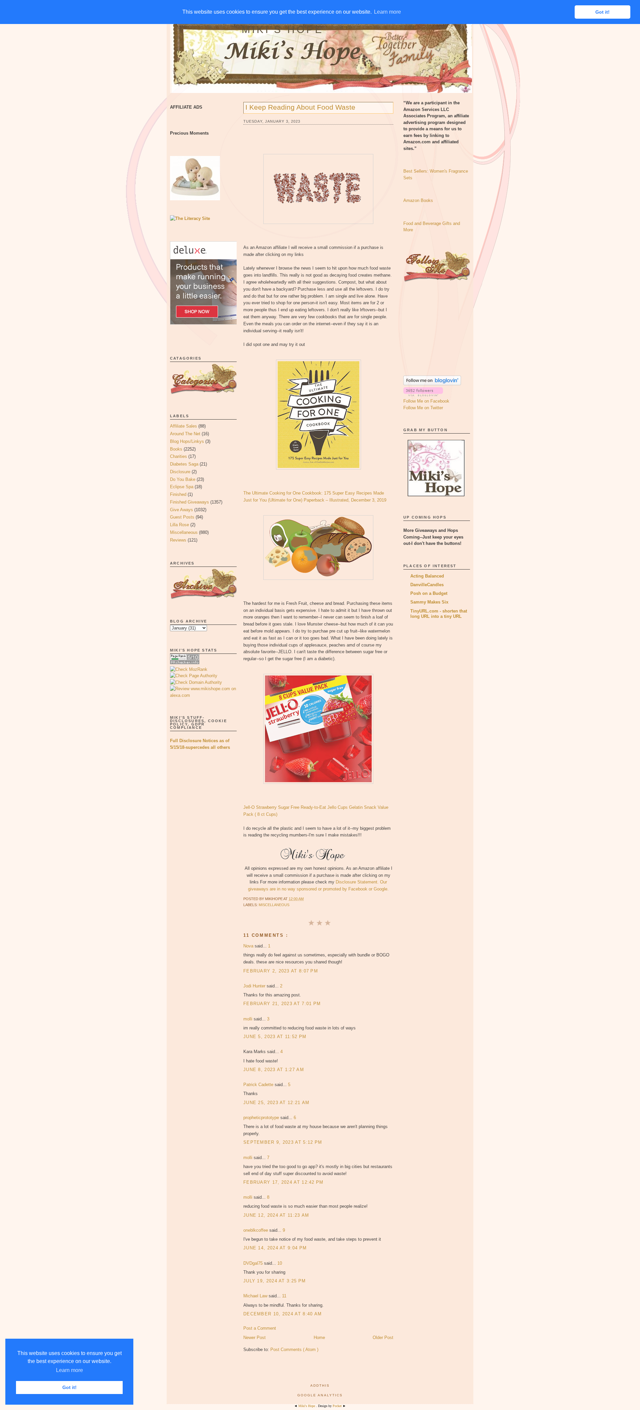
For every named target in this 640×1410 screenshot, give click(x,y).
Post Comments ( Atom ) (294, 1349)
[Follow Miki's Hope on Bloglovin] (432, 383)
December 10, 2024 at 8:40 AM (282, 1313)
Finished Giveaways (189, 502)
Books (176, 449)
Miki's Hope (283, 29)
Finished (178, 494)
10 (279, 1263)
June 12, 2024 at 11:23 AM (276, 1215)
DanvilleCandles (427, 584)
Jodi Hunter (255, 985)
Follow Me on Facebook (426, 401)
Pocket (338, 1406)
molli (248, 1018)
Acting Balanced (427, 576)
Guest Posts (182, 517)
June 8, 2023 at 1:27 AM (273, 1069)
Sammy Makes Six (429, 602)
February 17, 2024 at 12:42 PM (283, 1182)
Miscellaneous (184, 532)
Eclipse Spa (181, 486)
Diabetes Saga (184, 464)
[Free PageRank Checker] (184, 662)
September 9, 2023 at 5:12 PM (282, 1142)
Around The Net (185, 433)
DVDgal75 (253, 1263)
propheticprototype (261, 1117)
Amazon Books (418, 200)
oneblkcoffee (256, 1230)
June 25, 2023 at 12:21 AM (276, 1102)
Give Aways (181, 509)
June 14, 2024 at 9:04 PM (275, 1247)
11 (284, 1295)
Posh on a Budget (428, 593)
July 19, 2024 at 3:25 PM (274, 1280)
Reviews (178, 540)
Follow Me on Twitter (423, 407)
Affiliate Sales (183, 426)
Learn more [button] (69, 1370)
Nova (249, 945)
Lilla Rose (179, 524)
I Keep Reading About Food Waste (300, 107)
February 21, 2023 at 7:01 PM (282, 1003)
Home (319, 1337)
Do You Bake (182, 479)
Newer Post (254, 1337)
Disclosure (180, 471)
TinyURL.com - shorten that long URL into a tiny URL (438, 614)
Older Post (383, 1337)
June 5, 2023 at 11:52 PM (274, 1036)
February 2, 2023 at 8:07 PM (280, 970)
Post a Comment (259, 1328)
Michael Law (256, 1295)
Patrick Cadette (259, 1084)
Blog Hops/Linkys (187, 441)
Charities (178, 456)
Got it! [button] (69, 1387)
